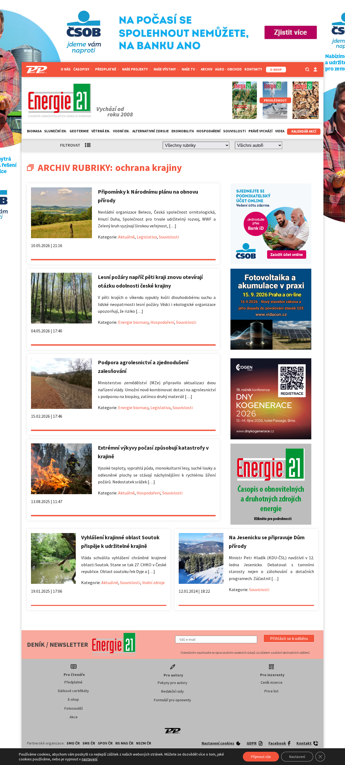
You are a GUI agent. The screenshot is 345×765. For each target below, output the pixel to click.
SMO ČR (73, 743)
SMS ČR (88, 743)
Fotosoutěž (73, 708)
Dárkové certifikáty (73, 690)
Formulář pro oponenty (172, 699)
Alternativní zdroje (150, 131)
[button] (289, 638)
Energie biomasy (133, 322)
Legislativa (147, 237)
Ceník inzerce (271, 682)
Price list (271, 691)
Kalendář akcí (303, 131)
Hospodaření (208, 131)
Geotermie (79, 131)
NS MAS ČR (124, 743)
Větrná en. (100, 131)
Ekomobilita (182, 131)
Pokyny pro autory (172, 682)
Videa (279, 131)
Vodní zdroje (153, 582)
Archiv (206, 69)
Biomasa (34, 131)
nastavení (89, 759)
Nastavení (297, 756)
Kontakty (253, 69)
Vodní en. (121, 131)
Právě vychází (260, 131)
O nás (66, 69)
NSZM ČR (143, 743)
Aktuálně (126, 237)
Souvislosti (234, 131)
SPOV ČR (105, 743)
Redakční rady (172, 691)
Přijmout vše (261, 756)
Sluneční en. (55, 131)
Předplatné (73, 682)
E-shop (73, 699)
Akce (74, 717)
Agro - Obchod (228, 69)
